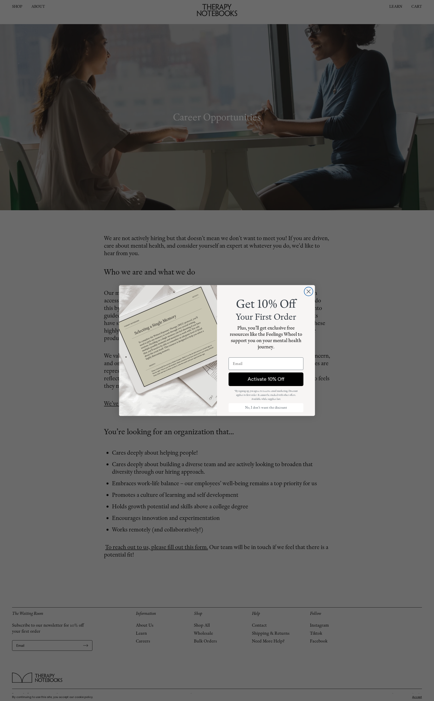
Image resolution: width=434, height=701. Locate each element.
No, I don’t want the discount (266, 407)
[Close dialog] (308, 291)
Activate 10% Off (266, 379)
